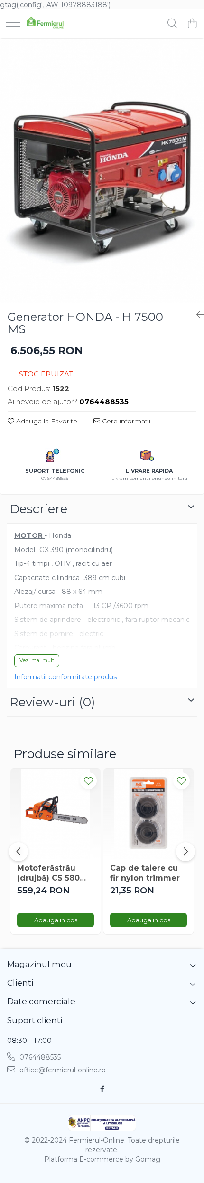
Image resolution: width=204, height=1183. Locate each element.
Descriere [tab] (38, 508)
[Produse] (13, 23)
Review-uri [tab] (52, 702)
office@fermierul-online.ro (62, 1070)
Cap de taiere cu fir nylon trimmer (145, 873)
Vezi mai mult (36, 660)
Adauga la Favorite (45, 421)
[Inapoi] (196, 314)
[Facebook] (102, 1089)
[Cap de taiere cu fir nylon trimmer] (148, 814)
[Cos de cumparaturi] (192, 24)
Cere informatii (125, 421)
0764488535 (39, 1057)
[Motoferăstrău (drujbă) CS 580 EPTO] (55, 814)
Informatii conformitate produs (65, 677)
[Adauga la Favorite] (88, 780)
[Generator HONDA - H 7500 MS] (102, 171)
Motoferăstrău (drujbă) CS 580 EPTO (48, 873)
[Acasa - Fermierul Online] (45, 23)
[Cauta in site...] (172, 24)
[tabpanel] (102, 171)
